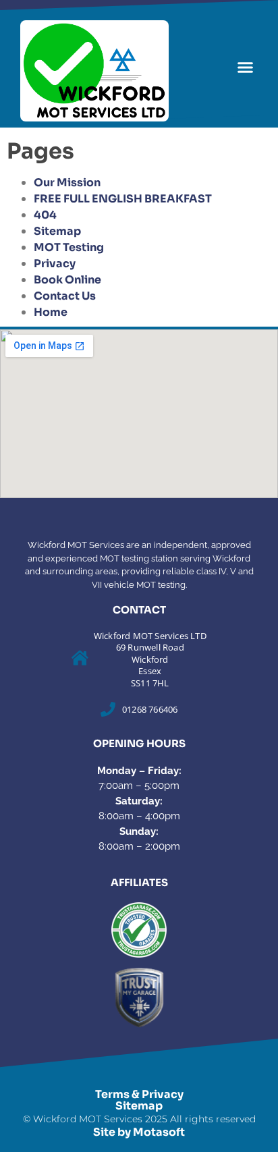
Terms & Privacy (139, 1094)
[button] (245, 67)
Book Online (67, 280)
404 (45, 215)
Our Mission (67, 182)
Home (50, 312)
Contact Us (65, 296)
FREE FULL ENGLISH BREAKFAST (123, 199)
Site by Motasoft (139, 1132)
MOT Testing (69, 247)
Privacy (55, 263)
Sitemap (57, 231)
